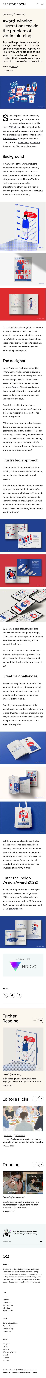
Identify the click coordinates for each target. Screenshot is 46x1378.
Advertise (6, 1308)
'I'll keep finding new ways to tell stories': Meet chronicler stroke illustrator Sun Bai (23, 1140)
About (5, 1297)
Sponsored (20, 14)
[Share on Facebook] (19, 995)
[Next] (40, 1020)
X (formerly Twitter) (10, 1352)
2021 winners (15, 127)
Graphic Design (18, 1198)
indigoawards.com (14, 908)
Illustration (20, 1135)
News (6, 1074)
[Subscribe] (41, 1241)
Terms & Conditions (10, 1323)
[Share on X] (5, 995)
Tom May (14, 67)
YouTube (6, 1349)
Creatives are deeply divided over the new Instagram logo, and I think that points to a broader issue (21, 1205)
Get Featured (8, 1305)
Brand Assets (8, 1311)
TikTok (5, 1347)
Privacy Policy (8, 1326)
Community (7, 1302)
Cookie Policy (8, 1329)
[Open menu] (42, 4)
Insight (6, 1198)
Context (15, 387)
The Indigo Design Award (21, 53)
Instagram (6, 1344)
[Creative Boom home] (14, 4)
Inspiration (8, 14)
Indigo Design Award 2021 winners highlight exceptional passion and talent (22, 1080)
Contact (6, 1300)
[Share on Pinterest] (12, 995)
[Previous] (34, 1020)
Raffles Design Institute (29, 142)
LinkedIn (6, 1355)
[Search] (38, 4)
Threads (6, 1358)
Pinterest (6, 1360)
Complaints (7, 1331)
